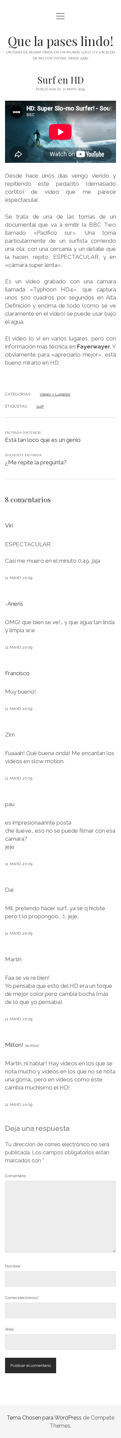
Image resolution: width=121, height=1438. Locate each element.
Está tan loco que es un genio (43, 439)
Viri (9, 525)
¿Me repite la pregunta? (36, 462)
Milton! (14, 1044)
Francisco (17, 673)
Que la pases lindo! (61, 40)
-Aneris (14, 603)
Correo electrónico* (22, 1297)
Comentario (15, 1175)
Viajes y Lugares (55, 394)
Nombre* (13, 1266)
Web (9, 1329)
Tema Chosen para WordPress (44, 1417)
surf (40, 406)
